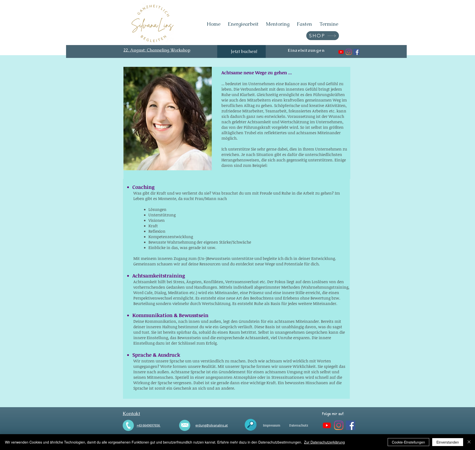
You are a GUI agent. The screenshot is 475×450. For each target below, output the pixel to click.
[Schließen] (469, 442)
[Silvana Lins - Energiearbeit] (356, 52)
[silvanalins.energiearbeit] (349, 52)
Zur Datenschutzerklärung (324, 442)
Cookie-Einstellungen (408, 442)
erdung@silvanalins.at (211, 425)
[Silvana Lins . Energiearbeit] (341, 52)
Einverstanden (447, 442)
